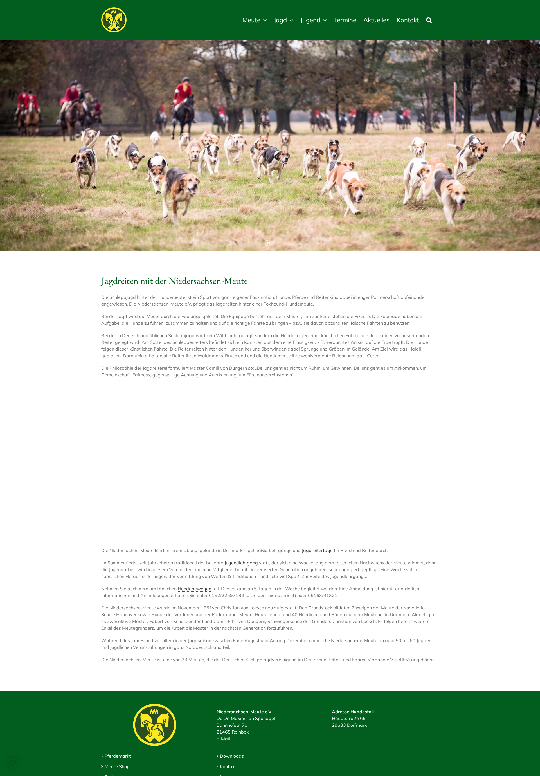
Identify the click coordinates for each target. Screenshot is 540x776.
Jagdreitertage (317, 550)
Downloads (232, 756)
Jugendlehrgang (241, 563)
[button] (429, 19)
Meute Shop (117, 766)
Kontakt (228, 766)
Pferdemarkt (118, 756)
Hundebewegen (194, 588)
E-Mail (223, 738)
